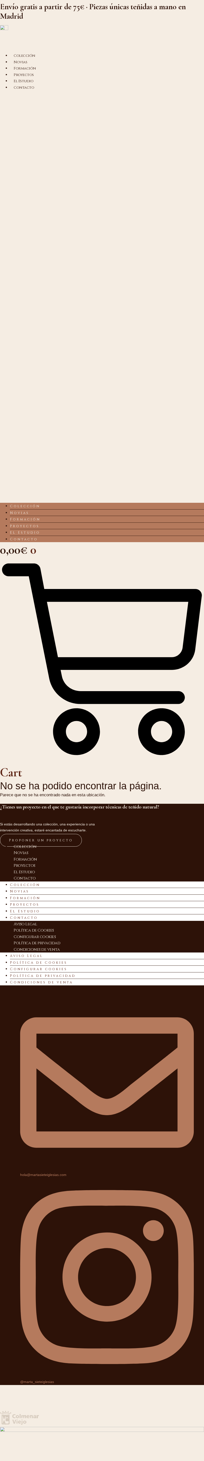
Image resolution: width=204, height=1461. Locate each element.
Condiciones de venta (37, 949)
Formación (25, 519)
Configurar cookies (35, 937)
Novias (19, 513)
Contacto (24, 87)
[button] (102, 296)
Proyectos (24, 526)
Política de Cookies (34, 930)
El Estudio (25, 532)
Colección (25, 506)
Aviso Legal (25, 924)
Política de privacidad (37, 943)
